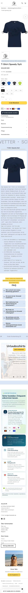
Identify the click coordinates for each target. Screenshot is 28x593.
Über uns (3, 526)
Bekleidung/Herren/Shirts (14, 8)
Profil (2, 542)
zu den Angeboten (13, 574)
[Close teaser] (22, 589)
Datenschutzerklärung (8, 583)
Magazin (3, 531)
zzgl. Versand (8, 71)
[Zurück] (3, 32)
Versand (21, 583)
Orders (3, 538)
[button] (1, 3)
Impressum (5, 586)
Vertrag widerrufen (8, 545)
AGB (16, 583)
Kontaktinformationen (14, 586)
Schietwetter (9, 581)
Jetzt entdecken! (19, 349)
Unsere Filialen (5, 528)
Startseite (3, 8)
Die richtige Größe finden (7, 540)
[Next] (22, 377)
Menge (2, 97)
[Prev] (15, 377)
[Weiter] (26, 32)
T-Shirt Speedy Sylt (6, 10)
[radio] (3, 82)
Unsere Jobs (4, 529)
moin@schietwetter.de (10, 515)
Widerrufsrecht (17, 580)
